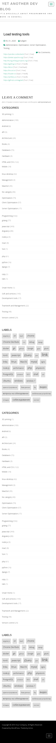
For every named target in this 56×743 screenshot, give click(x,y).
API (3, 132)
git (14, 348)
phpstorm (40, 368)
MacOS (23, 361)
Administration (12, 45)
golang (4, 220)
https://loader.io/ (10, 73)
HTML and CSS (8, 162)
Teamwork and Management (13, 305)
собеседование (21, 399)
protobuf (20, 374)
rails (3, 279)
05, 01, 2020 (11, 41)
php (3, 256)
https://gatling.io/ (10, 64)
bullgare (23, 41)
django (4, 267)
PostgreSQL (8, 374)
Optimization (24, 45)
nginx (43, 362)
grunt (46, 348)
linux (13, 361)
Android (5, 126)
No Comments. (44, 52)
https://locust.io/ (10, 70)
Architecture (7, 138)
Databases (6, 150)
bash (21, 336)
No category (7, 192)
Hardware (6, 156)
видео (43, 387)
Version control (8, 317)
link (45, 354)
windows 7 (31, 381)
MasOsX (5, 186)
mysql (34, 361)
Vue (3, 249)
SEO (28, 374)
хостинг (36, 400)
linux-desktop (7, 174)
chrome (30, 335)
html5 (5, 355)
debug (31, 342)
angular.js (6, 336)
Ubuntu (7, 380)
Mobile (4, 166)
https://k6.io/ (8, 67)
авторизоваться (44, 102)
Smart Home (7, 287)
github (21, 348)
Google (30, 348)
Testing (6, 48)
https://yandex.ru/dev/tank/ (14, 54)
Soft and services (9, 293)
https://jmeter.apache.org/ (13, 57)
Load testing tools (16, 34)
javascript (6, 226)
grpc (38, 348)
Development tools (9, 298)
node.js (5, 237)
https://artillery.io (10, 77)
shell (36, 374)
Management (7, 180)
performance (18, 368)
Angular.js (6, 231)
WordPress (15, 728)
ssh (43, 374)
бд (35, 387)
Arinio (30, 728)
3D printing (6, 114)
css (24, 342)
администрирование (10, 387)
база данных (25, 387)
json (36, 355)
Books (4, 144)
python (5, 262)
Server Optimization (38, 45)
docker (6, 348)
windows (18, 380)
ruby (3, 274)
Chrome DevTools (11, 342)
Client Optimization (9, 202)
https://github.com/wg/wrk (13, 80)
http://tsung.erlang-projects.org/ (16, 60)
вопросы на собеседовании (15, 393)
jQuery (28, 355)
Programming (7, 216)
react (4, 243)
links (5, 361)
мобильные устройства (41, 393)
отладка (6, 400)
